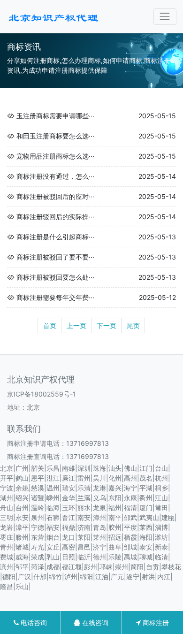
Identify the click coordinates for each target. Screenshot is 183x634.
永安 (22, 517)
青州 (6, 547)
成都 (53, 567)
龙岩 (6, 527)
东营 (37, 537)
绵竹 (55, 577)
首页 (49, 325)
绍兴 (22, 498)
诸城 (22, 547)
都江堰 (72, 567)
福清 (130, 508)
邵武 (130, 517)
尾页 (133, 325)
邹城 (130, 547)
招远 (115, 537)
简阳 (137, 567)
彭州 (90, 567)
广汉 (24, 577)
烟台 (53, 537)
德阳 (8, 577)
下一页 (106, 325)
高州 (130, 478)
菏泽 (37, 567)
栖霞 (130, 537)
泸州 (70, 577)
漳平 (22, 527)
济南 (84, 527)
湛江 (53, 478)
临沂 (84, 557)
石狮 (53, 517)
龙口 (68, 537)
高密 (68, 547)
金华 (68, 498)
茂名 (145, 478)
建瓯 (168, 517)
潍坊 (161, 537)
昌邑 (84, 547)
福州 (115, 508)
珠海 (99, 468)
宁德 (37, 527)
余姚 (22, 488)
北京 (6, 468)
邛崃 (106, 567)
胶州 (115, 527)
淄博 (161, 527)
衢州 (145, 498)
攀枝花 (171, 567)
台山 (161, 468)
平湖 (145, 488)
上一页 (76, 325)
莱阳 (84, 537)
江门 (145, 468)
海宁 (130, 488)
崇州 (121, 567)
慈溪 (37, 488)
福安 (53, 527)
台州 (22, 508)
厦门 (145, 508)
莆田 (161, 508)
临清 (161, 557)
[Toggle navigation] (164, 16)
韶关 (37, 468)
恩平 (37, 478)
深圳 (84, 468)
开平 (6, 478)
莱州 (99, 537)
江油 (101, 577)
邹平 (22, 567)
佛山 (130, 468)
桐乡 (161, 488)
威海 (22, 557)
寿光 (37, 547)
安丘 (53, 547)
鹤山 (22, 478)
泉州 (37, 517)
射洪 (148, 577)
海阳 (145, 537)
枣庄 (6, 537)
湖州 (6, 498)
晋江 (68, 517)
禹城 (130, 557)
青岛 (99, 527)
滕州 (22, 537)
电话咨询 (33, 622)
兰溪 (84, 498)
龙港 (99, 488)
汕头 (115, 468)
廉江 (68, 478)
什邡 (39, 577)
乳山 (53, 557)
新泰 (161, 547)
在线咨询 (94, 622)
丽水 (84, 508)
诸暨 (37, 498)
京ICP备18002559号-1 (41, 394)
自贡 (152, 567)
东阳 (115, 498)
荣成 (37, 557)
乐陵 (115, 557)
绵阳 (86, 577)
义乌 (99, 498)
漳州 (99, 517)
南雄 (68, 468)
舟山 (6, 508)
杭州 (161, 478)
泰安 (145, 547)
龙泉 (99, 508)
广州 (22, 468)
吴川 (99, 478)
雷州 (84, 478)
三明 (6, 517)
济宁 (99, 547)
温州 (53, 488)
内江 (163, 577)
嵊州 (53, 498)
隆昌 (6, 586)
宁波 (6, 488)
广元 (117, 577)
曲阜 (115, 547)
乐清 (84, 488)
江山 (161, 498)
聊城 (145, 557)
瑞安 (68, 488)
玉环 (68, 508)
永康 (130, 498)
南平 (115, 517)
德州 (99, 557)
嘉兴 (115, 488)
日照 (68, 557)
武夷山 (149, 517)
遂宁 (132, 577)
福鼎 (68, 527)
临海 (53, 508)
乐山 (22, 586)
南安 (84, 517)
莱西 (145, 527)
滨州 (6, 567)
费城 (6, 557)
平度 (130, 527)
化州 (115, 478)
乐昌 (53, 468)
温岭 (37, 508)
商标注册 (155, 622)
